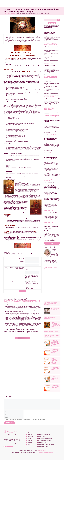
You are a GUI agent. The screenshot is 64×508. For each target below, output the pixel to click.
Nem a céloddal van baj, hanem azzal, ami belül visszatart (55, 386)
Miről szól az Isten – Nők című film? (51, 331)
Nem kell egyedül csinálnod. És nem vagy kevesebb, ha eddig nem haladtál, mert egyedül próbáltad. (55, 343)
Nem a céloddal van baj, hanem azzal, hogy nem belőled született (55, 351)
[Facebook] (48, 23)
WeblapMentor (16, 456)
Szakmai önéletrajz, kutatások (50, 267)
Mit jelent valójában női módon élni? (55, 309)
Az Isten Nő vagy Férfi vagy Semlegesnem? (49, 318)
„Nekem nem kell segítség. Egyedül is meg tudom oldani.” (51, 336)
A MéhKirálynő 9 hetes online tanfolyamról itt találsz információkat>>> (50, 108)
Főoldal (5, 13)
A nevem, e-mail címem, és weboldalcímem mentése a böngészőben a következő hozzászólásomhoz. (25, 419)
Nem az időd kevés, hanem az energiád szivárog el (55, 368)
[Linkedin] (56, 23)
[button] (22, 338)
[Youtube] (50, 23)
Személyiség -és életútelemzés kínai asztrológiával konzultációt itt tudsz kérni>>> (52, 117)
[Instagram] (52, 23)
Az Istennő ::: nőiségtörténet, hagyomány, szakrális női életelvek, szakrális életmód (55, 324)
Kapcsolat (46, 268)
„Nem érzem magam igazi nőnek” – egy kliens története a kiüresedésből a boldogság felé (51, 303)
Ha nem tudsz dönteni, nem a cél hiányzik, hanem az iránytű (55, 378)
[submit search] (58, 20)
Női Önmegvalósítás (11, 13)
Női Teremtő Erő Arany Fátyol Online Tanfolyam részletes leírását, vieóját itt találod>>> (52, 154)
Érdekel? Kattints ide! (48, 194)
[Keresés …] (50, 20)
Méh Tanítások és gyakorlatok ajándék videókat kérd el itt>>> (50, 44)
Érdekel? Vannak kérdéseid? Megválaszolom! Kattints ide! (50, 135)
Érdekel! (52, 243)
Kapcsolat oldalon (42, 450)
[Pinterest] (54, 23)
